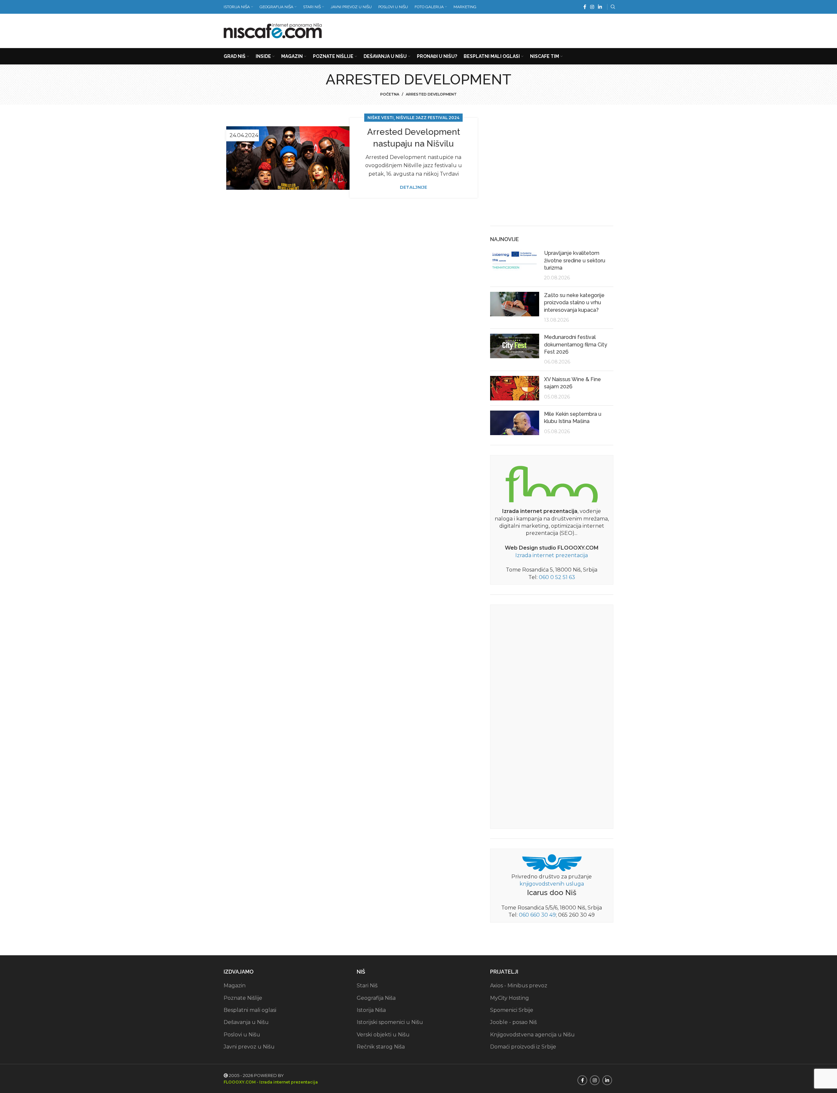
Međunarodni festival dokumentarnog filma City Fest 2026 (575, 344)
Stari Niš (367, 985)
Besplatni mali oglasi (250, 1010)
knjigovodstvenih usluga (552, 884)
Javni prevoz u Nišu (249, 1047)
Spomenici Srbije (511, 1010)
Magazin (235, 985)
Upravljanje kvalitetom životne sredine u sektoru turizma (574, 260)
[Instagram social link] (592, 7)
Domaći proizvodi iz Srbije (523, 1047)
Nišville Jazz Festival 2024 (427, 117)
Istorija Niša (371, 1010)
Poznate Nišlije (243, 998)
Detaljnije (413, 187)
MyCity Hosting (509, 998)
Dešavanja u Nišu (246, 1022)
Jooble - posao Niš (513, 1022)
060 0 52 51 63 (557, 577)
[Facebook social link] (584, 7)
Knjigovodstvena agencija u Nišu (532, 1034)
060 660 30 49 (537, 915)
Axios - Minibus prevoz (518, 985)
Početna (389, 94)
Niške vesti (380, 117)
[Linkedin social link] (600, 7)
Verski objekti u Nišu (383, 1034)
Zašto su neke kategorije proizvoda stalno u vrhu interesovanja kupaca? (574, 302)
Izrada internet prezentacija (551, 555)
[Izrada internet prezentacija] (552, 483)
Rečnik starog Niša (381, 1047)
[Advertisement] (494, 29)
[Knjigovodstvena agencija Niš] (552, 862)
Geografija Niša (376, 998)
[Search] (612, 6)
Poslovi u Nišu (242, 1034)
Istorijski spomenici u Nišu (390, 1022)
